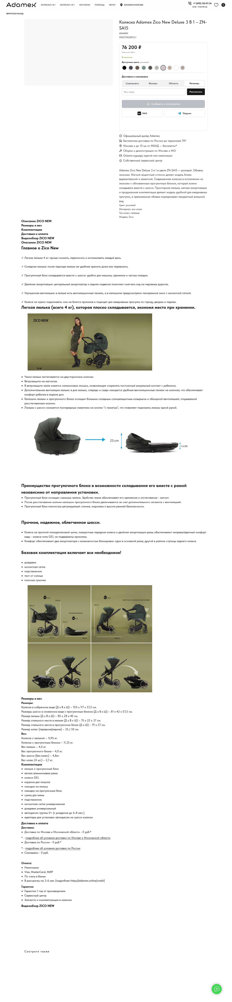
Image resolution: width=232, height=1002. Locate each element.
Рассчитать (196, 92)
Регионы (194, 83)
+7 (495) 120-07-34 (202, 3)
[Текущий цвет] (163, 67)
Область (173, 83)
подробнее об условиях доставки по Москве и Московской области (67, 837)
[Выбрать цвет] (124, 67)
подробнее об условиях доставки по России (52, 848)
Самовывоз (132, 83)
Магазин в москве (133, 5)
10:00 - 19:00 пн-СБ (199, 7)
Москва (153, 83)
